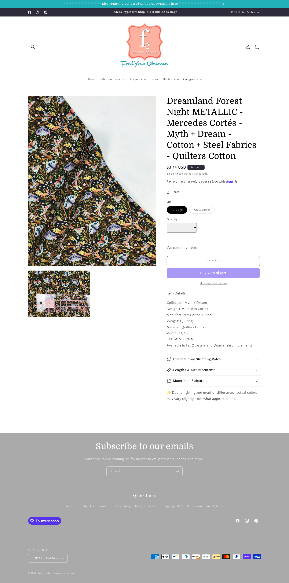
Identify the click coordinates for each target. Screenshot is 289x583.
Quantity (172, 219)
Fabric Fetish (45, 573)
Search (103, 506)
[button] (32, 46)
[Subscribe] (177, 471)
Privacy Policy (121, 506)
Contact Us (86, 506)
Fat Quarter (204, 211)
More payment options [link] (213, 283)
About (70, 506)
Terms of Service (146, 506)
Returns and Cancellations (205, 506)
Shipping (172, 173)
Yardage (179, 211)
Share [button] (176, 192)
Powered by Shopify (64, 573)
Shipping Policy (172, 506)
